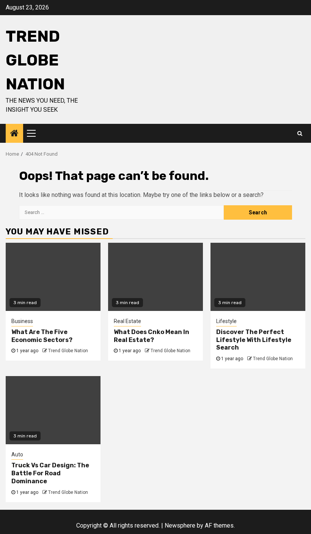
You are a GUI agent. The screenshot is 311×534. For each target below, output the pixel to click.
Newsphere (180, 525)
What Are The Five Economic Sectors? (41, 336)
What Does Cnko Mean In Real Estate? (151, 336)
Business (22, 321)
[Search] (300, 133)
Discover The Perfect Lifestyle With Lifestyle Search (253, 339)
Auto (17, 454)
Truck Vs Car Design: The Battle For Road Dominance (50, 473)
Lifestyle (226, 321)
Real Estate (127, 321)
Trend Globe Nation (35, 60)
